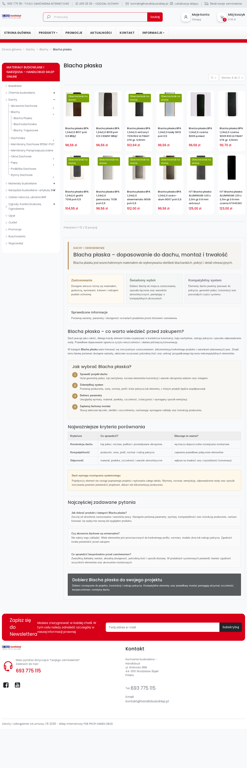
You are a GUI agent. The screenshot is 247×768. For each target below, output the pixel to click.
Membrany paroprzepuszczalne (32, 150)
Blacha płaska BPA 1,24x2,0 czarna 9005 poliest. (200, 132)
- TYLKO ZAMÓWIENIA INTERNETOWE (38, 4)
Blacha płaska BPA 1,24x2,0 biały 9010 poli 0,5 (169, 132)
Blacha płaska (23, 118)
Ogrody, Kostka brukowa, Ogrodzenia (24, 206)
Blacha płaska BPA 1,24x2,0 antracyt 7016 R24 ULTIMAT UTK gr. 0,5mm (138, 134)
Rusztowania (16, 236)
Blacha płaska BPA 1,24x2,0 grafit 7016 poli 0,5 (77, 195)
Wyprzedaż (15, 243)
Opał (11, 216)
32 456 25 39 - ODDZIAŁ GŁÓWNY (97, 4)
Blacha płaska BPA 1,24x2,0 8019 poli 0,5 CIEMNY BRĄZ (107, 132)
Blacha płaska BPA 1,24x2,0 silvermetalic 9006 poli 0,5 (139, 197)
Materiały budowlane (22, 183)
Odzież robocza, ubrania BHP (27, 197)
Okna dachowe (21, 156)
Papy (14, 163)
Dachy (12, 100)
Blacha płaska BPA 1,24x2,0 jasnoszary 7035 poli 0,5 (107, 197)
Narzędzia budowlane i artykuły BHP (32, 190)
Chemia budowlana (21, 93)
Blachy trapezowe (26, 130)
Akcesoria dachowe (24, 106)
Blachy (15, 112)
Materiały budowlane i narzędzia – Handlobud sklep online (30, 72)
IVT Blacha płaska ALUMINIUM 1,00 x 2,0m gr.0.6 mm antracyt (200, 197)
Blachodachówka (25, 124)
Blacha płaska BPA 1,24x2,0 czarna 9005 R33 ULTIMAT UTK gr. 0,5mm (231, 134)
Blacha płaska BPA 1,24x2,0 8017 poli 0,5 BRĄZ (77, 132)
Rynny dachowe (22, 175)
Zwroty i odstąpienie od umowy (23, 724)
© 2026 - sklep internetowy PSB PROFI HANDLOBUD (79, 724)
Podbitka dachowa (23, 169)
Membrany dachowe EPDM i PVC (33, 144)
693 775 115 (28, 671)
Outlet (12, 222)
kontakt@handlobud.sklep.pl (147, 701)
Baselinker (15, 86)
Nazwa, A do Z (231, 78)
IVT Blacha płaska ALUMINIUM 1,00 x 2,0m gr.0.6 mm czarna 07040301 (231, 197)
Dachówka (18, 138)
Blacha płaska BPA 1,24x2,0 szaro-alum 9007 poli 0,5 (169, 195)
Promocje (14, 229)
